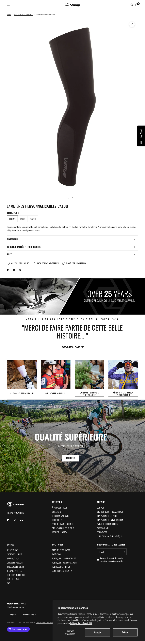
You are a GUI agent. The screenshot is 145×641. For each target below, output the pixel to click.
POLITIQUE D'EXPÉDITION (61, 566)
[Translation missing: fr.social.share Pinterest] (20, 270)
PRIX (9, 254)
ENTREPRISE (58, 502)
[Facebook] (10, 520)
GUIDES (10, 545)
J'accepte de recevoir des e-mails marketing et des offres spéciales (111, 560)
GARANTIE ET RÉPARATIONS (107, 524)
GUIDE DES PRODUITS (15, 562)
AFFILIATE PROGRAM (59, 532)
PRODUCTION (57, 519)
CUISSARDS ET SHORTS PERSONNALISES (89, 393)
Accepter (97, 632)
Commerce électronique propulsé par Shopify (50, 622)
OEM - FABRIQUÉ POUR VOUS (63, 528)
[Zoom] (132, 24)
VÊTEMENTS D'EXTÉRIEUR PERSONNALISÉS (123, 393)
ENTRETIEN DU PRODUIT (16, 574)
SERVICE (101, 502)
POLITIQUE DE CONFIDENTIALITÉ (64, 558)
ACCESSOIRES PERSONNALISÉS (23, 14)
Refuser (125, 632)
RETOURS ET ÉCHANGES (61, 550)
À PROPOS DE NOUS (59, 507)
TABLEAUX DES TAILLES (15, 566)
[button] (70, 458)
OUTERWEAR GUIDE (14, 554)
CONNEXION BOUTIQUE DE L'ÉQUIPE (110, 536)
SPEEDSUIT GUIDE (13, 558)
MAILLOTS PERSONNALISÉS (55, 393)
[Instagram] (17, 520)
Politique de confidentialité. (81, 623)
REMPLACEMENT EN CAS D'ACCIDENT (110, 519)
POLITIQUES (57, 545)
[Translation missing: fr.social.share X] (14, 270)
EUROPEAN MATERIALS (60, 515)
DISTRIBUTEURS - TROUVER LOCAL (110, 511)
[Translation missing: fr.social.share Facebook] (8, 270)
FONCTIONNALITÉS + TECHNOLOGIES (24, 247)
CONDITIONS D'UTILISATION (62, 570)
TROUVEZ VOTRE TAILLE (15, 570)
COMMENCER (102, 532)
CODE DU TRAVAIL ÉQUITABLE (63, 524)
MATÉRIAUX (12, 239)
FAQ (8, 583)
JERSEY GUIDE (12, 550)
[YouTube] (23, 521)
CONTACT (100, 507)
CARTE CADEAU (102, 528)
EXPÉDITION (56, 554)
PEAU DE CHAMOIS (14, 578)
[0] (136, 5)
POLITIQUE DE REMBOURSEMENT (64, 562)
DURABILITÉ (56, 511)
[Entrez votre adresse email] (124, 551)
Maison (9, 14)
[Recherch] (132, 5)
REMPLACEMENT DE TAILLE (107, 515)
